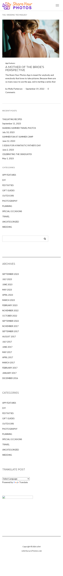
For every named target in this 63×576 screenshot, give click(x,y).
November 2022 (10, 310)
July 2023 (7, 279)
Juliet (38, 547)
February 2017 (9, 368)
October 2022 (9, 315)
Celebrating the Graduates (17, 154)
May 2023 (7, 289)
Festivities (8, 185)
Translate (23, 482)
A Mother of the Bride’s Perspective (24, 68)
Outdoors (8, 195)
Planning (7, 206)
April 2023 (7, 295)
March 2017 (8, 362)
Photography (9, 201)
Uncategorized (10, 221)
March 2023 (8, 300)
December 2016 (10, 378)
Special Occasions (12, 211)
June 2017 (7, 347)
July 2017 (7, 342)
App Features (10, 63)
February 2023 (9, 305)
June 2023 (7, 284)
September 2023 (10, 274)
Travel (5, 216)
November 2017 (10, 326)
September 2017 (10, 331)
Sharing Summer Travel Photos (19, 128)
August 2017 (9, 336)
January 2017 (9, 373)
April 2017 (7, 357)
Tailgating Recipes (12, 119)
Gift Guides (8, 190)
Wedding (7, 227)
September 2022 (10, 321)
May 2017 (7, 352)
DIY (4, 180)
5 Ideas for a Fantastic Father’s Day (21, 145)
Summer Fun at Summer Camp (17, 137)
